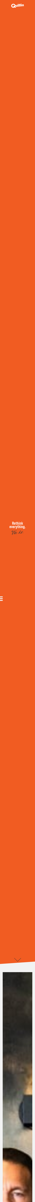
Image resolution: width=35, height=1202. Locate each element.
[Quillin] (17, 6)
